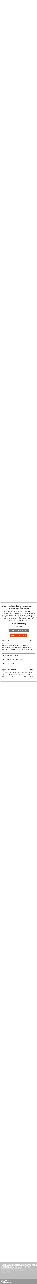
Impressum (18, 626)
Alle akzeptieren (18, 635)
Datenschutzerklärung (18, 624)
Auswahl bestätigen (18, 630)
